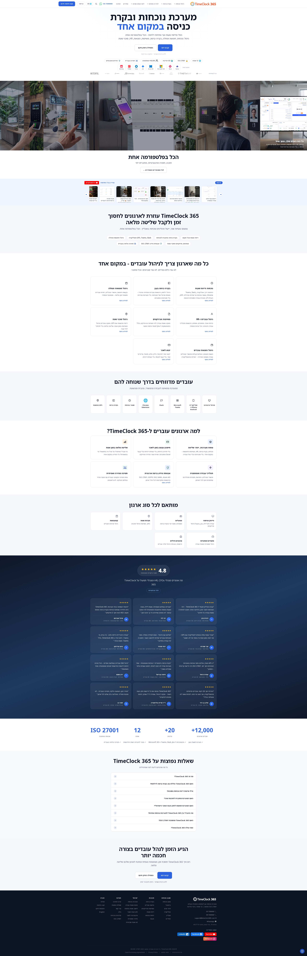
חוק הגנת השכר (132, 912)
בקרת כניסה (167, 4)
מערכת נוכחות (133, 902)
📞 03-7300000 (211, 911)
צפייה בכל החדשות (107, 183)
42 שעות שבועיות (132, 922)
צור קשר (118, 908)
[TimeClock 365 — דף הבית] (203, 4)
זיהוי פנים (167, 908)
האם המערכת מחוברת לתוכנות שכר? (178, 798)
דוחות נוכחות (149, 915)
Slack (152, 919)
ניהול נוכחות (180, 4)
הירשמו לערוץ (90, 183)
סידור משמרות (133, 919)
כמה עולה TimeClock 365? (182, 827)
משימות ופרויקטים (148, 908)
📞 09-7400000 (211, 915)
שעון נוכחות (167, 902)
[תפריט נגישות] (302, 951)
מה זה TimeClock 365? (183, 776)
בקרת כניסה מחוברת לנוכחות (166, 238)
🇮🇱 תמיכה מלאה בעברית (127, 243)
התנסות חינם (100, 908)
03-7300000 (107, 4)
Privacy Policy (153, 952)
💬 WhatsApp (212, 921)
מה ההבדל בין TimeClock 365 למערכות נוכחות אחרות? (170, 813)
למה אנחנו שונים (138, 4)
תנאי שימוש (165, 952)
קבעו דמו (165, 47)
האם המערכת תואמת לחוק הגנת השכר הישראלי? (173, 805)
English (102, 912)
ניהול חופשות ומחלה (116, 238)
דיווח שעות (150, 912)
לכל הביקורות (153, 590)
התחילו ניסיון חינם (145, 47)
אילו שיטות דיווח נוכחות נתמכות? (180, 791)
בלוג (119, 912)
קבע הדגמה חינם (67, 4)
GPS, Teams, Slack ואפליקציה (140, 238)
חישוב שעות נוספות (131, 908)
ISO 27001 (117, 919)
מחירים (125, 4)
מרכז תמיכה (117, 902)
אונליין (168, 915)
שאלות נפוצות (116, 905)
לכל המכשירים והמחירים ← (153, 170)
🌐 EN (89, 4)
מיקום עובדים (149, 905)
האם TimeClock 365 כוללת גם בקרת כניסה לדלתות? (171, 783)
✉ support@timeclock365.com (206, 918)
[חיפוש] (96, 4)
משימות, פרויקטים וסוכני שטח (178, 243)
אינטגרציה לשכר (132, 915)
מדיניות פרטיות (116, 915)
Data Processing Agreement (135, 952)
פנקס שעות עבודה (131, 905)
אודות (103, 902)
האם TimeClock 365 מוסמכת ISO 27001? (176, 820)
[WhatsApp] (100, 4)
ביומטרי (168, 905)
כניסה (81, 4)
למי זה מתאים (153, 4)
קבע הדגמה (101, 905)
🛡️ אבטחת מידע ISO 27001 (151, 243)
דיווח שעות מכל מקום (190, 238)
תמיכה (118, 4)
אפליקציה (167, 912)
